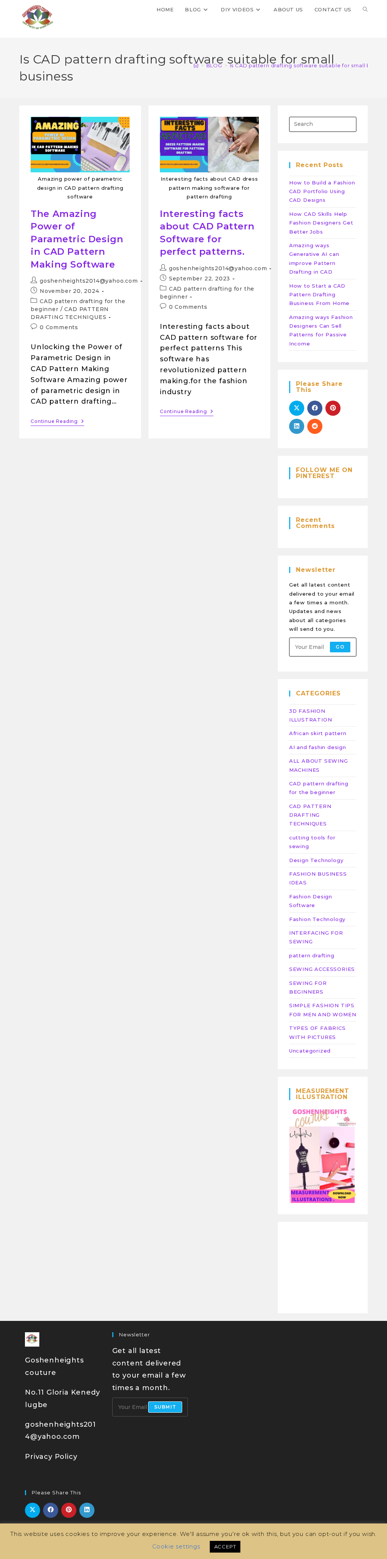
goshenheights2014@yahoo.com (89, 280)
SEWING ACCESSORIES (322, 969)
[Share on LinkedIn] (296, 426)
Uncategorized (310, 1051)
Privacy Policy (51, 1456)
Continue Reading (57, 421)
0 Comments (59, 327)
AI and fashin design (317, 747)
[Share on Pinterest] (333, 408)
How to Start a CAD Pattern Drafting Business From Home (319, 295)
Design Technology (316, 860)
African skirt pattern (318, 733)
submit (165, 1407)
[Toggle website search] (365, 9)
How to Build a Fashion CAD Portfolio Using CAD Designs (322, 191)
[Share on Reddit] (314, 426)
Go (340, 647)
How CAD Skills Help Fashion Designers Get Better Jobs (321, 223)
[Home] (196, 65)
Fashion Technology (317, 919)
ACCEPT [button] (225, 1547)
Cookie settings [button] (176, 1546)
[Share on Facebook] (314, 408)
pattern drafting (311, 955)
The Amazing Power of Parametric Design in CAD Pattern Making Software (77, 239)
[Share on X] (296, 408)
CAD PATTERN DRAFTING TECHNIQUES (310, 815)
